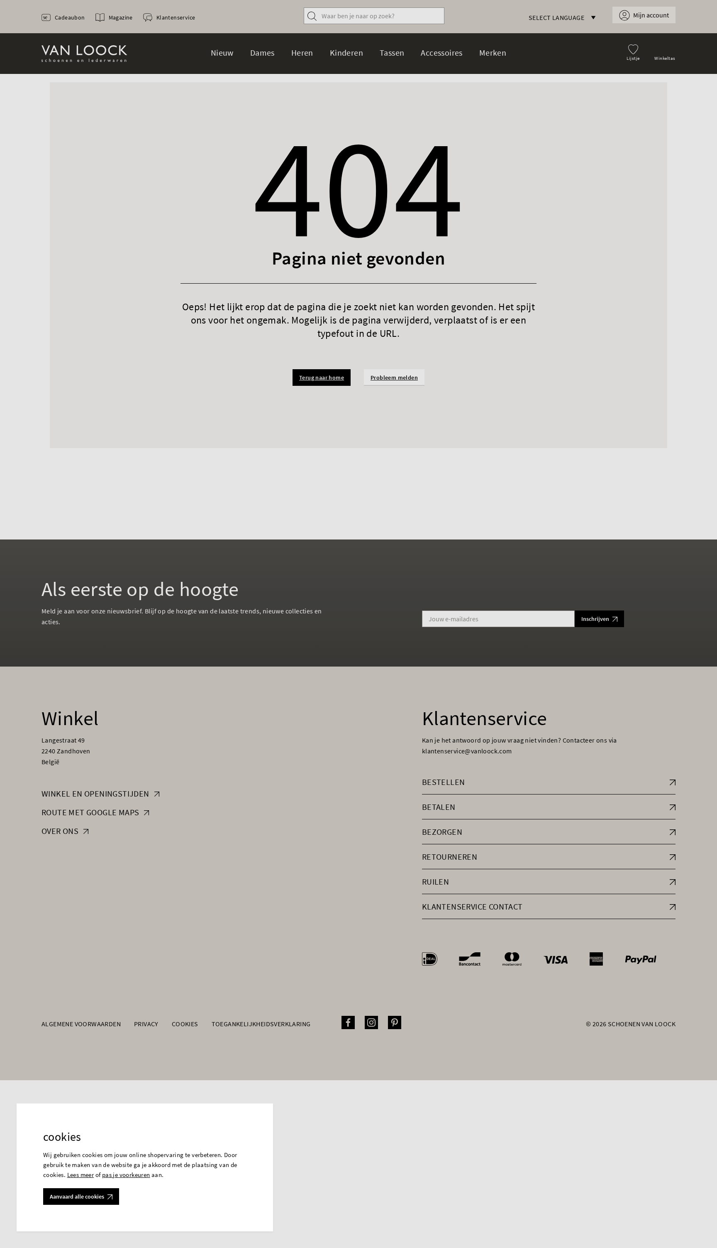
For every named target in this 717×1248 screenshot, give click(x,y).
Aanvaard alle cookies (77, 1196)
